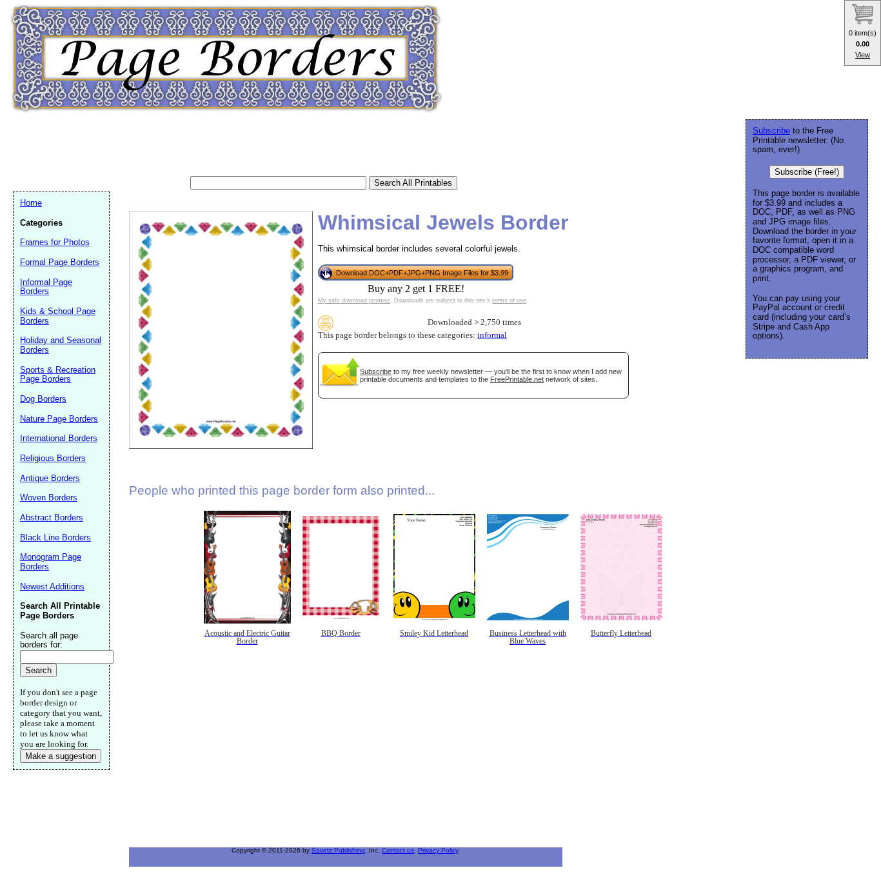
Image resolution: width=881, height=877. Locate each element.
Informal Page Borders (46, 287)
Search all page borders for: (49, 640)
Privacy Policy (438, 850)
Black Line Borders (55, 537)
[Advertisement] (247, 145)
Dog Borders (43, 399)
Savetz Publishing (338, 850)
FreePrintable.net (517, 379)
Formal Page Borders (59, 262)
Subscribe (375, 371)
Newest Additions (52, 586)
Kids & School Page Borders (57, 316)
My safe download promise (354, 300)
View (862, 55)
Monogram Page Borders (50, 561)
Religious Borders (53, 458)
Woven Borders (48, 497)
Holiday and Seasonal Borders (60, 345)
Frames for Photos (55, 242)
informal (492, 335)
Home (31, 203)
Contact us (398, 850)
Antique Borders (50, 478)
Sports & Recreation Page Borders (57, 374)
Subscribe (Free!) (807, 172)
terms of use (509, 300)
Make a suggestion (60, 756)
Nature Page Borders (59, 419)
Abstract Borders (51, 517)
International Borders (58, 438)
